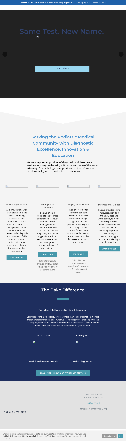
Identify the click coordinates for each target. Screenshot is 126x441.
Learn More (62, 68)
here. (104, 2)
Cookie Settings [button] (109, 436)
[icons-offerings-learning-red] (109, 186)
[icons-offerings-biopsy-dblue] (78, 186)
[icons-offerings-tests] (17, 186)
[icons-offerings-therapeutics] (47, 186)
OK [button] (120, 436)
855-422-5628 (93, 403)
